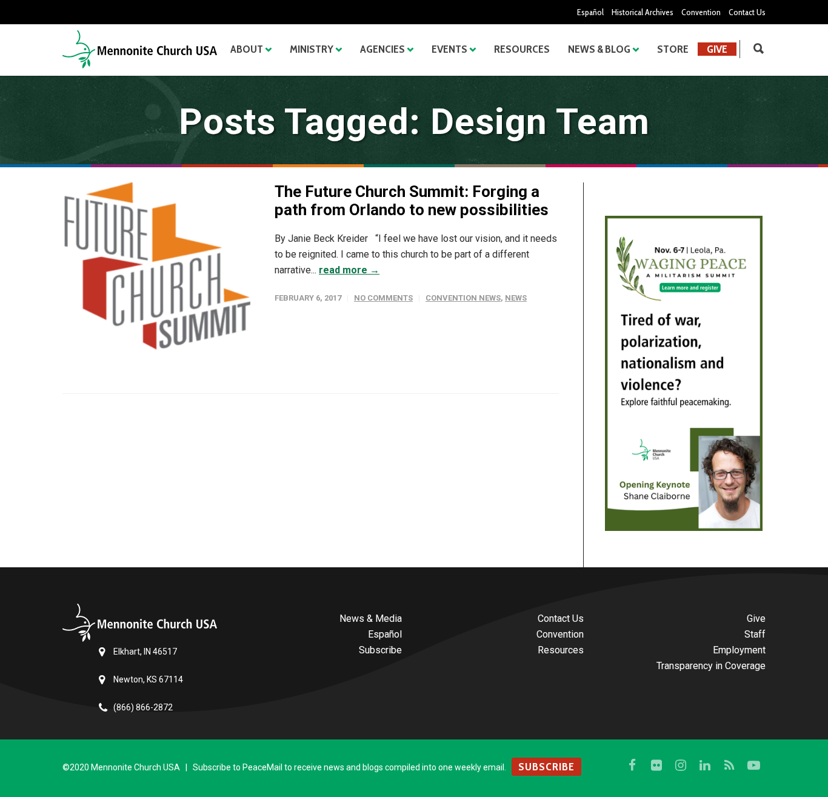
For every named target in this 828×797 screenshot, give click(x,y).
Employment (739, 650)
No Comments (383, 297)
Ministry (311, 49)
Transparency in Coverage (711, 666)
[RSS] (729, 765)
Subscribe (380, 650)
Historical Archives (642, 12)
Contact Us (747, 12)
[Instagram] (681, 765)
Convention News (463, 297)
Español (590, 12)
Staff (755, 634)
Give (717, 49)
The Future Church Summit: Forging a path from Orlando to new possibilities (412, 200)
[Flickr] (656, 765)
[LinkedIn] (705, 765)
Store (673, 49)
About (246, 49)
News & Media (370, 618)
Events (449, 49)
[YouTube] (753, 765)
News (516, 297)
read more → (349, 270)
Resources (522, 49)
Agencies (382, 49)
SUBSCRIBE (546, 766)
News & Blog (599, 49)
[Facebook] (632, 765)
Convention (701, 12)
